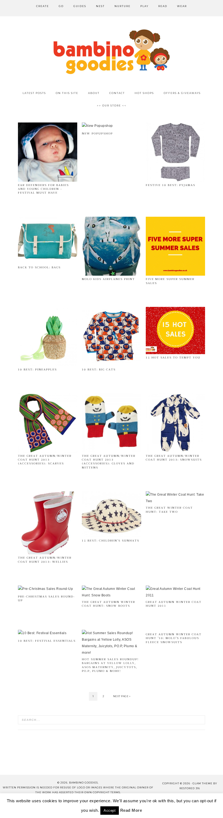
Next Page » (122, 696)
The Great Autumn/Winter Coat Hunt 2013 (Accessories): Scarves (45, 459)
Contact (45, 802)
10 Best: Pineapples (37, 369)
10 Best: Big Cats (99, 369)
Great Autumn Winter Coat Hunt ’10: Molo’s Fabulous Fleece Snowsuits (174, 638)
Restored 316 (189, 788)
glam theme (202, 783)
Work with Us (111, 809)
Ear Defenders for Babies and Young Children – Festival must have (43, 189)
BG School (96, 802)
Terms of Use (157, 802)
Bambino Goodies (111, 51)
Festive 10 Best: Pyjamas (170, 185)
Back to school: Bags (39, 267)
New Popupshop (97, 133)
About (22, 802)
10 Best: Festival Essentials (47, 641)
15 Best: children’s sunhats (110, 540)
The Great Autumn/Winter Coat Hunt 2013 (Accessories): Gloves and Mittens (108, 461)
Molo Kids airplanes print (108, 279)
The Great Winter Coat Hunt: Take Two (169, 509)
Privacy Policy (192, 802)
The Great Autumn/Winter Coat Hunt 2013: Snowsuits (174, 457)
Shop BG (69, 802)
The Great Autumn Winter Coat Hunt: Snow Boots (108, 604)
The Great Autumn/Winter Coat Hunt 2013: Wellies (45, 559)
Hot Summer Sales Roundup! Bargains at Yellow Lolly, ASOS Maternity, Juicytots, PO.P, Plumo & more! (110, 665)
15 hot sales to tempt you (173, 357)
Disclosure (125, 802)
